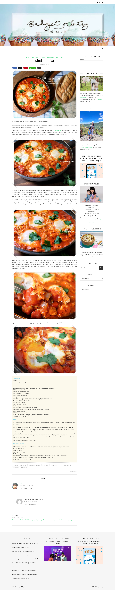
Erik (21, 484)
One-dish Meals (40, 57)
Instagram (99, 99)
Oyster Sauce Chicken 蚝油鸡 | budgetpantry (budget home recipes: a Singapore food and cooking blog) (42, 520)
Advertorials (43, 49)
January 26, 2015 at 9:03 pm (30, 501)
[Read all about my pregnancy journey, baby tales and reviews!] (91, 194)
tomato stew (24, 467)
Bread (28, 57)
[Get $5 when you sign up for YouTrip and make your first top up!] (57, 553)
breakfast (15, 465)
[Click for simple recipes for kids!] (91, 239)
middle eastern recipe (56, 465)
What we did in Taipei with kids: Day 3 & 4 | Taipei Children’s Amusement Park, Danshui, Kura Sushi (24, 574)
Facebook (83, 97)
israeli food (45, 465)
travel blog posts (87, 147)
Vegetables (59, 57)
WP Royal (22, 587)
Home (23, 49)
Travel (73, 49)
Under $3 (50, 57)
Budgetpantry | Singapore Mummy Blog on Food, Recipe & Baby (57, 24)
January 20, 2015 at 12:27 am (26, 485)
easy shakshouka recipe (34, 465)
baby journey (89, 218)
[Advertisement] (91, 320)
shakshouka (16, 467)
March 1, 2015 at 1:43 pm (18, 517)
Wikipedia (58, 130)
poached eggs (67, 465)
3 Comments (73, 471)
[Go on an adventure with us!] (91, 126)
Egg (33, 57)
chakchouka (23, 465)
